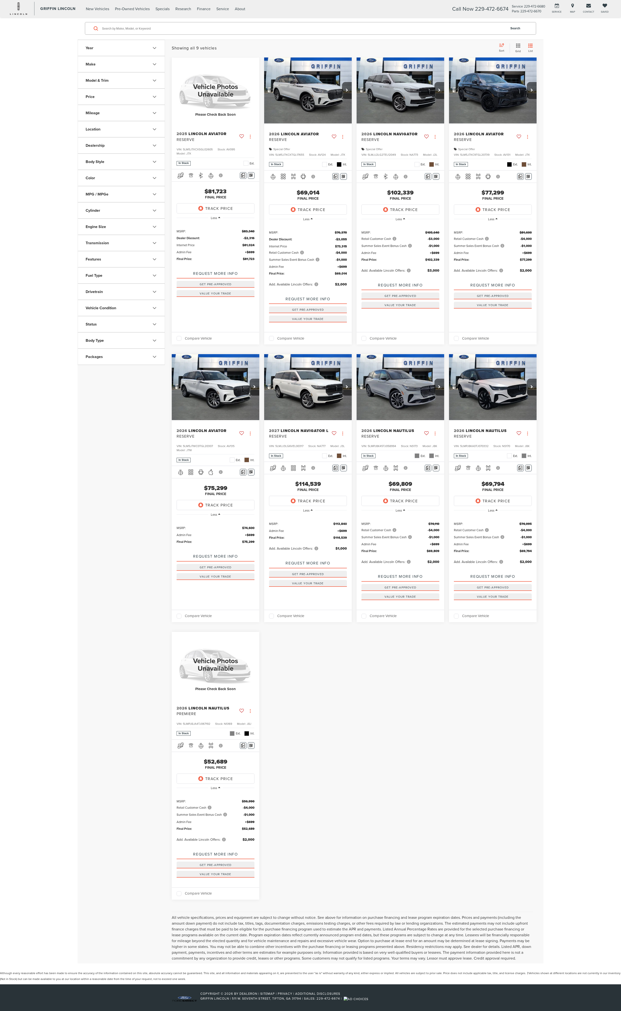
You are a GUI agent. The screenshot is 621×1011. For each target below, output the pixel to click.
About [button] (240, 8)
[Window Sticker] (251, 175)
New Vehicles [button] (97, 8)
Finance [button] (204, 8)
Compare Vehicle (198, 338)
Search (515, 28)
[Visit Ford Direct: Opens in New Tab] (357, 998)
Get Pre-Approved (215, 284)
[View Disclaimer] (221, 175)
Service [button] (222, 8)
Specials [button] (162, 8)
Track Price (219, 208)
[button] (347, 90)
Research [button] (183, 8)
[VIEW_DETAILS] (215, 90)
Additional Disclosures (317, 993)
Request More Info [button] (215, 273)
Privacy (285, 993)
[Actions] (250, 136)
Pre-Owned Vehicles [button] (132, 8)
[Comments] (243, 175)
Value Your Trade (215, 293)
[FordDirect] (184, 998)
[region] (215, 244)
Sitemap (267, 993)
